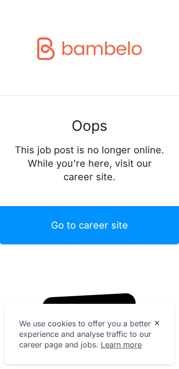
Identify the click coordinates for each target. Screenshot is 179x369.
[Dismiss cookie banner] (157, 324)
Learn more (121, 344)
